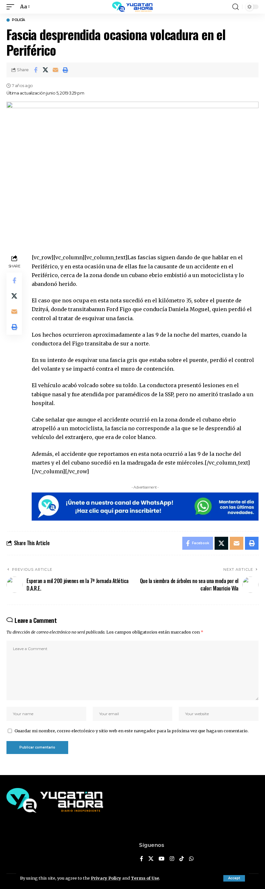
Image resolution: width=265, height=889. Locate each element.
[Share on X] (45, 70)
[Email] (55, 70)
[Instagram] (172, 859)
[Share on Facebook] (35, 70)
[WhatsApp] (191, 859)
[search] (235, 6)
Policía (18, 20)
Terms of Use (145, 878)
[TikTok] (181, 859)
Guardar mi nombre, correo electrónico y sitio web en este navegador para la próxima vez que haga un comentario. (132, 730)
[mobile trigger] (11, 6)
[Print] (65, 70)
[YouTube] (161, 859)
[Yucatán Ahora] (132, 7)
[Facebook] (141, 859)
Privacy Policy (106, 878)
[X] (150, 859)
